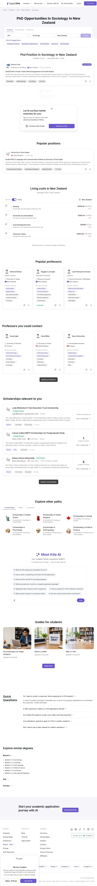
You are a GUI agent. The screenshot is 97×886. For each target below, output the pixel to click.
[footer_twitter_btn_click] (84, 829)
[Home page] (13, 3)
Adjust (11, 881)
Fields (20, 508)
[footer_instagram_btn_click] (92, 829)
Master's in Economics (13, 770)
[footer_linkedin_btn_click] (88, 829)
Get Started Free (70, 810)
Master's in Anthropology (14, 765)
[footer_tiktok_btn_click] (79, 829)
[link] (35, 10)
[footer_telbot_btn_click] (71, 829)
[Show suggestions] (52, 35)
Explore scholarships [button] (48, 482)
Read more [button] (49, 666)
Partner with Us (53, 3)
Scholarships (9, 507)
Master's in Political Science (15, 768)
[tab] (10, 30)
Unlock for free (61, 126)
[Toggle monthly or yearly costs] (14, 199)
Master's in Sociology (12, 762)
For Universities (67, 3)
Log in (79, 3)
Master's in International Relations (17, 773)
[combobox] (40, 35)
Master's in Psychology (13, 760)
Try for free (90, 3)
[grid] (48, 218)
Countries (30, 508)
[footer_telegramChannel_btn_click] (75, 829)
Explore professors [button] (48, 380)
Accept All (28, 881)
